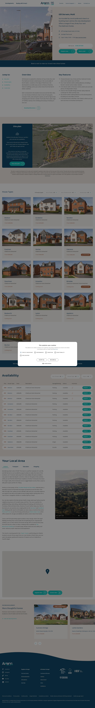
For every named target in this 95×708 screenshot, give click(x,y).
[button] (47, 363)
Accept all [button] (41, 359)
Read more (55, 349)
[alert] (47, 354)
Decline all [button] (53, 359)
